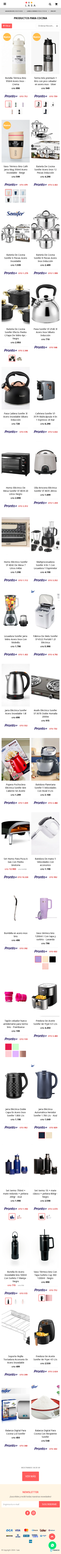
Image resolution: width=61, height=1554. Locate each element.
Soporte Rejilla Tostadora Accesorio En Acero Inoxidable (15, 1359)
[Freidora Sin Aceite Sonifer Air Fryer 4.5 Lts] (45, 1331)
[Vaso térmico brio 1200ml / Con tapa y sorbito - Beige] (45, 959)
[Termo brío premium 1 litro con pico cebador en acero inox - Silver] (45, 52)
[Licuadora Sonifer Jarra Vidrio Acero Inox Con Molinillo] (16, 611)
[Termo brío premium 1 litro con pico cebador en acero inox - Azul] (45, 111)
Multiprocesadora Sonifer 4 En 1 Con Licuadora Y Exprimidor (45, 565)
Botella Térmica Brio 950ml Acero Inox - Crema (15, 81)
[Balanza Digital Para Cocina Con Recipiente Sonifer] (45, 1405)
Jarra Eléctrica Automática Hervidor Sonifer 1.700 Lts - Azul (45, 1112)
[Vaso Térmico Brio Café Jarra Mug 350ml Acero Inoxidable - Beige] (16, 141)
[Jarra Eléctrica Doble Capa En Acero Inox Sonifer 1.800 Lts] (16, 1084)
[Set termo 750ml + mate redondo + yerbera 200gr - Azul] (16, 1165)
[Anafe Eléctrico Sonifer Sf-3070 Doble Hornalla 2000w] (45, 685)
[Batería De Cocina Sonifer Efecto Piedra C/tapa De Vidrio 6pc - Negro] (16, 303)
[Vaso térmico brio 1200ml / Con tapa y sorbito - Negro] (52, 959)
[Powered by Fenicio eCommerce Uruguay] (54, 1550)
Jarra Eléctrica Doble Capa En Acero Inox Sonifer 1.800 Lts (15, 1112)
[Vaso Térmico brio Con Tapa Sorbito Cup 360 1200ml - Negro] (45, 1246)
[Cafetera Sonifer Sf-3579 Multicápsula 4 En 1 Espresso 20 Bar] (45, 388)
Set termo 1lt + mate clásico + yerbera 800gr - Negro (45, 1193)
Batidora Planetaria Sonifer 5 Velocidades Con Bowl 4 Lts (45, 787)
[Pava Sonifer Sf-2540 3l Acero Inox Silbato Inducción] (45, 303)
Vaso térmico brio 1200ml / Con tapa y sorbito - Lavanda (45, 936)
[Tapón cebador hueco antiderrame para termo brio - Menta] (16, 1047)
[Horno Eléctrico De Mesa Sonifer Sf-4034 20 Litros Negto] (16, 462)
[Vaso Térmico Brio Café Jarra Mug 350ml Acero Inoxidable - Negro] (8, 199)
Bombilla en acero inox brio (15, 935)
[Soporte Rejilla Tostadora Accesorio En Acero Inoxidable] (16, 1331)
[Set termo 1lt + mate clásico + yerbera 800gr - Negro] (45, 1165)
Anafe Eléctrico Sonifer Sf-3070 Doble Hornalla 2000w (45, 713)
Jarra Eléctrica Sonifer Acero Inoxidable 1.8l (16, 712)
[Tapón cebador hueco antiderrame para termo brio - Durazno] (23, 1054)
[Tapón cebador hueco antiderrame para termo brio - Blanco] (23, 1047)
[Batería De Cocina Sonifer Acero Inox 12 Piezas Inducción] (45, 141)
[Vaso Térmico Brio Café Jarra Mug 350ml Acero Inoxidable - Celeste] (23, 192)
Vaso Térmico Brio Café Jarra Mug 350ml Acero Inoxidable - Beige (16, 169)
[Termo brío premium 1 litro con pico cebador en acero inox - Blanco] (52, 104)
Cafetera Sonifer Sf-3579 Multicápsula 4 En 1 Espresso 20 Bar (45, 416)
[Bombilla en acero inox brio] (16, 908)
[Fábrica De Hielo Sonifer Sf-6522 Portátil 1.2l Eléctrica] (45, 611)
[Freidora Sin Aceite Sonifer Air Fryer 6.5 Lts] (45, 995)
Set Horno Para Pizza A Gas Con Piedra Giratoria (16, 862)
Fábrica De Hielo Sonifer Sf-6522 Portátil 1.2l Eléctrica (45, 639)
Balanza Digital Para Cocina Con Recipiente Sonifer (45, 1433)
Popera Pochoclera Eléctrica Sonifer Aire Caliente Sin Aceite (15, 787)
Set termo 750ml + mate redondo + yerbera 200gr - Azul (15, 1193)
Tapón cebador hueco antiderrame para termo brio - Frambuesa (15, 1024)
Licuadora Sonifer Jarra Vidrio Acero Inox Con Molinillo (15, 639)
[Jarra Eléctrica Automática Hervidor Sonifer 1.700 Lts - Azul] (45, 1084)
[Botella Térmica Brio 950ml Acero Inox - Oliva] (16, 104)
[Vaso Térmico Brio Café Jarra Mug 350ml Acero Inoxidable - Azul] (16, 192)
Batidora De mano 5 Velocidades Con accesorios (45, 862)
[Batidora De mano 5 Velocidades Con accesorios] (45, 833)
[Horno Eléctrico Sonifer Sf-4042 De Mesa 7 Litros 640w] (16, 536)
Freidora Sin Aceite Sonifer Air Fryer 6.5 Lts (45, 1022)
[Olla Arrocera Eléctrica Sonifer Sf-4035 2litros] (45, 462)
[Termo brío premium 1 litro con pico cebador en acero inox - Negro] (45, 104)
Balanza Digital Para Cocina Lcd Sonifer (15, 1432)
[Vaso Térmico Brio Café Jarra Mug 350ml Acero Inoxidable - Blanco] (16, 199)
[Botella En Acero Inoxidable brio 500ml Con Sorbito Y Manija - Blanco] (16, 1301)
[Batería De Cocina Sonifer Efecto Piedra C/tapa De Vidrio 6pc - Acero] (19, 358)
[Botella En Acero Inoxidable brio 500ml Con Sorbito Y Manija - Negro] (16, 1246)
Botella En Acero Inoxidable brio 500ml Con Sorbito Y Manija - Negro (15, 1276)
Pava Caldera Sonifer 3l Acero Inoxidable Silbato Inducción (15, 416)
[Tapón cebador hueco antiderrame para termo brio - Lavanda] (16, 1054)
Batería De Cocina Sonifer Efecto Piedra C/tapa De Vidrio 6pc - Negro (16, 333)
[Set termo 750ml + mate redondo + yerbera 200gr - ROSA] (19, 1216)
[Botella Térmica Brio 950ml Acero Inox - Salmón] (12, 111)
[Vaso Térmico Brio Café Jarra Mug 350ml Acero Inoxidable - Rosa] (23, 199)
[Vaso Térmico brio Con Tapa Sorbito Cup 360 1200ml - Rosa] (49, 1298)
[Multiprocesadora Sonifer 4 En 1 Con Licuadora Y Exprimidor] (45, 536)
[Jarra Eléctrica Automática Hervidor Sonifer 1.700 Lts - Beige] (49, 1135)
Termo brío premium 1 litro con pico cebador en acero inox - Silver (45, 81)
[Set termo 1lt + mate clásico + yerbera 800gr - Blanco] (49, 1216)
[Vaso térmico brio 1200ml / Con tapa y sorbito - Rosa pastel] (45, 966)
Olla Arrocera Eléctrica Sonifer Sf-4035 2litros (45, 489)
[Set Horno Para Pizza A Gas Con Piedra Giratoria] (16, 833)
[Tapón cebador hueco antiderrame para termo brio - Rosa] (8, 1054)
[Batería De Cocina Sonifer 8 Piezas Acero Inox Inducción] (45, 229)
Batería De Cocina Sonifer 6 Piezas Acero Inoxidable (15, 258)
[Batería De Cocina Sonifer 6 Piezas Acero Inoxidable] (16, 229)
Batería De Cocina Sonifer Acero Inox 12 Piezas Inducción (45, 169)
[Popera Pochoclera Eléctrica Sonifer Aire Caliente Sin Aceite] (16, 759)
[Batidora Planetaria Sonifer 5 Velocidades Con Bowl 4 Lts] (45, 759)
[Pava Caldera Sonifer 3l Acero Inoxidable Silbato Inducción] (16, 388)
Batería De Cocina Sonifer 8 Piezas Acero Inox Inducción (45, 258)
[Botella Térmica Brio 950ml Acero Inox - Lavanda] (23, 104)
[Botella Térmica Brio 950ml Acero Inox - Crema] (16, 52)
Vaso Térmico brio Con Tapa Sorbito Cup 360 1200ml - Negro (45, 1275)
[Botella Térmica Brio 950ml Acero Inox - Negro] (19, 111)
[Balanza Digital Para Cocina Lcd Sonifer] (16, 1405)
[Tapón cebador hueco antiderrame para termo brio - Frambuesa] (16, 995)
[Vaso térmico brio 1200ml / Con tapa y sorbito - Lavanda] (45, 908)
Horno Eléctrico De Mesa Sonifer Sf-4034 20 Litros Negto (15, 490)
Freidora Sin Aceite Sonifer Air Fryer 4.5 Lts (45, 1358)
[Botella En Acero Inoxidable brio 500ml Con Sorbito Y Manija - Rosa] (23, 1301)
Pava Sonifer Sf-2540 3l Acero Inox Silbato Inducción (45, 332)
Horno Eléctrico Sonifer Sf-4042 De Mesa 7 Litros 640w (16, 565)
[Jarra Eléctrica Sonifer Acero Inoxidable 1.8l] (16, 685)
